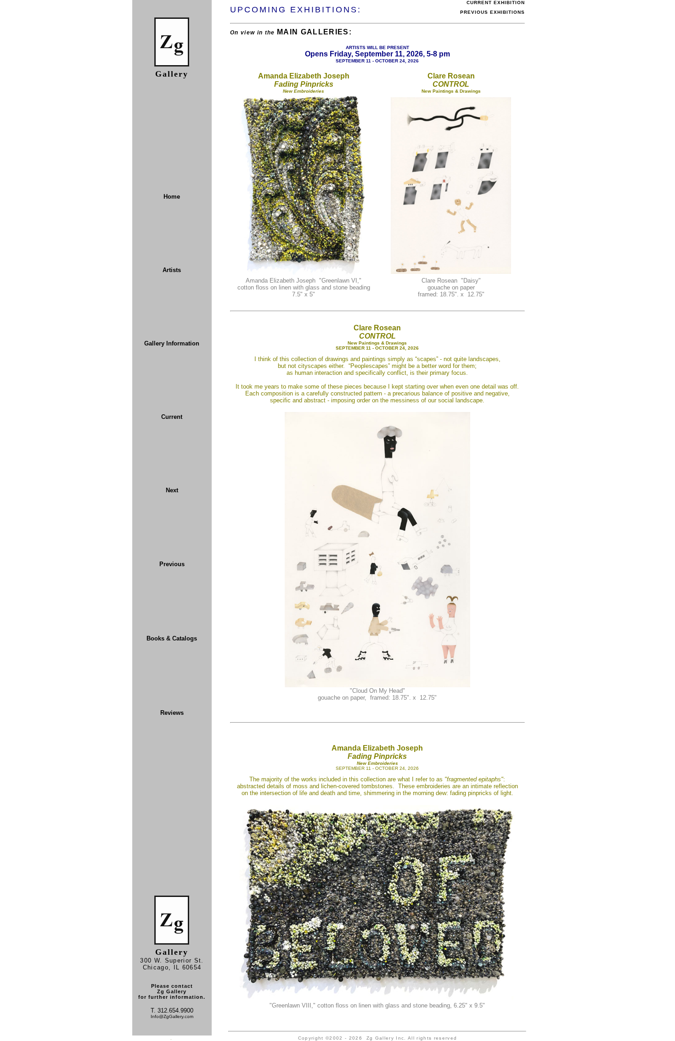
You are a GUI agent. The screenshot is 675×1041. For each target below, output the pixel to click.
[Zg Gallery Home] (171, 64)
